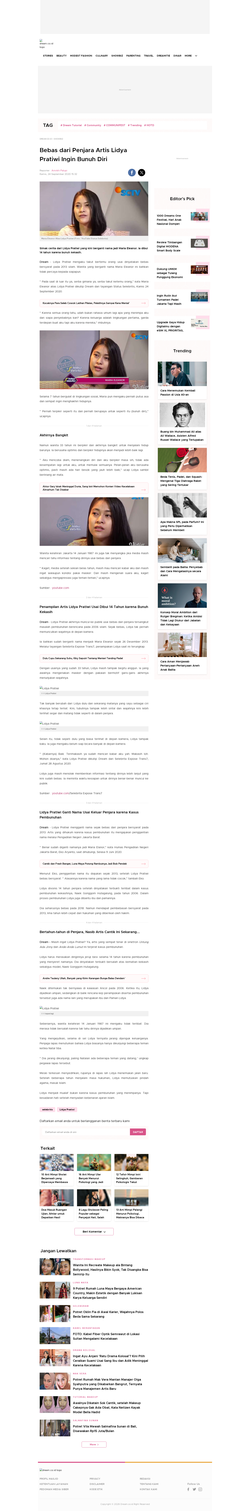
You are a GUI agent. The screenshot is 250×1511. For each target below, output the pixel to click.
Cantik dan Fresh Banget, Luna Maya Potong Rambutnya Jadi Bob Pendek (85, 863)
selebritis (47, 1109)
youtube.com (60, 588)
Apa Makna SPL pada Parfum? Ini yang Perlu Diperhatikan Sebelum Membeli (182, 526)
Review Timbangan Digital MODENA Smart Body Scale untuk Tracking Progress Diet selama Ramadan (171, 247)
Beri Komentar (92, 1231)
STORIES (48, 55)
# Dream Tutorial (71, 125)
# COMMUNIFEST (114, 125)
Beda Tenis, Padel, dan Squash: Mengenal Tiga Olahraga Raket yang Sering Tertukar (181, 481)
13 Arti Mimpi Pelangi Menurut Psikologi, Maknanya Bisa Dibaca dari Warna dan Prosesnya (130, 1217)
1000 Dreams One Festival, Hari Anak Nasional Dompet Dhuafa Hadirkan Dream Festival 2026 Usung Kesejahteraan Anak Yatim (171, 220)
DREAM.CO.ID (46, 139)
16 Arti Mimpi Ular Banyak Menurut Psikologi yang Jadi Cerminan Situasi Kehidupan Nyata (91, 1182)
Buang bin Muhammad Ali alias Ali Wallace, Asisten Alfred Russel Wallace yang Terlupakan (182, 436)
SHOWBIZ (117, 55)
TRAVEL (148, 55)
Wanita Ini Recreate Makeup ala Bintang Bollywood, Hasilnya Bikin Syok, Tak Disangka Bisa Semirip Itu (110, 1269)
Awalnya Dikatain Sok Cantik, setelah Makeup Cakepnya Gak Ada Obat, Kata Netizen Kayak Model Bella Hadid (107, 1407)
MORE (188, 55)
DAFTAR (138, 1132)
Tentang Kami (149, 1484)
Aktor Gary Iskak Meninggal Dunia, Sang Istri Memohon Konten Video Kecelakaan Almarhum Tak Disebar (89, 488)
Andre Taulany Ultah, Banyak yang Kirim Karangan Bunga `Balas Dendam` (84, 978)
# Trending (135, 125)
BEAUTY (61, 55)
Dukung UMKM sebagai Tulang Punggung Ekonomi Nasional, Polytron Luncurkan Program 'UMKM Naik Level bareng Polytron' (170, 273)
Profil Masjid (49, 1478)
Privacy (95, 1478)
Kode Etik (96, 1489)
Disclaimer (97, 1484)
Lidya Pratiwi (67, 1109)
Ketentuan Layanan (54, 1484)
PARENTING (133, 55)
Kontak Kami (148, 1489)
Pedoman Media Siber (54, 1489)
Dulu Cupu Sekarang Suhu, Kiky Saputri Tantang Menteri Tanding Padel (83, 658)
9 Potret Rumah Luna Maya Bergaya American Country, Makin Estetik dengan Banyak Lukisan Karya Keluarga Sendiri (107, 1293)
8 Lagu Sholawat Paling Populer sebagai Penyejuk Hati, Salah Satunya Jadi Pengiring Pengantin (93, 1217)
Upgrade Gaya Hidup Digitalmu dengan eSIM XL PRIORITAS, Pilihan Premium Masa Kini (171, 327)
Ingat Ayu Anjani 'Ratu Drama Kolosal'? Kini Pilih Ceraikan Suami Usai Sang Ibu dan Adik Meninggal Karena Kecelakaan (110, 1360)
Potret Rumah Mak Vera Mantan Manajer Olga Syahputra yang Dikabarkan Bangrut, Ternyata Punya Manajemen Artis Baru (107, 1384)
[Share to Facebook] (132, 172)
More (93, 1444)
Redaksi (145, 1478)
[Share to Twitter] (141, 172)
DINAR (177, 55)
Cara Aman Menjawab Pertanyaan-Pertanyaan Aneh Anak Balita (180, 665)
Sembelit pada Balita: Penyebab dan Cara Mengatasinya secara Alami (181, 571)
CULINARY (102, 55)
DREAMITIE (163, 55)
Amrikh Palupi (59, 170)
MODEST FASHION (81, 55)
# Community (92, 125)
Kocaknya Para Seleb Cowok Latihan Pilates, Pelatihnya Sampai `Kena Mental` (86, 303)
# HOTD (149, 125)
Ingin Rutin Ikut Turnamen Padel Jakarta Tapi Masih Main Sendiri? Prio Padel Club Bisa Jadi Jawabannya (170, 300)
